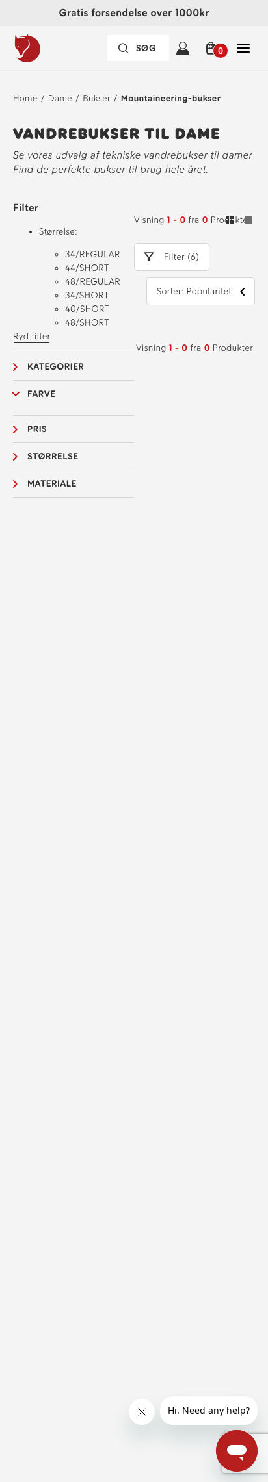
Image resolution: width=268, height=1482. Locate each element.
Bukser (97, 98)
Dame (60, 98)
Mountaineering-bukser (171, 98)
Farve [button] (41, 394)
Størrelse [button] (52, 456)
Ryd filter (31, 336)
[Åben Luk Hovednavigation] (243, 48)
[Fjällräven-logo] (54, 48)
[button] (213, 48)
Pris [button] (37, 429)
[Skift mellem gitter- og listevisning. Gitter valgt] (239, 221)
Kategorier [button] (55, 366)
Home (25, 98)
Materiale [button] (52, 483)
